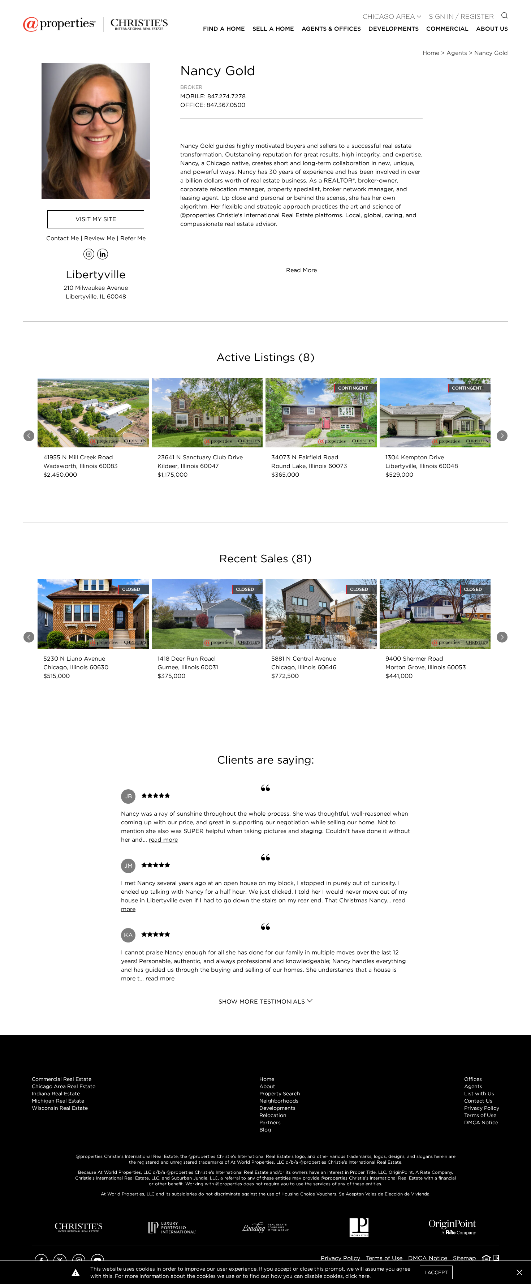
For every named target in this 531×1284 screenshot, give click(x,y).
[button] (519, 1272)
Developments (393, 28)
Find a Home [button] (224, 28)
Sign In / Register (461, 16)
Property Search (279, 1093)
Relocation (272, 1115)
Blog (265, 1130)
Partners (270, 1122)
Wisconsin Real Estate (60, 1108)
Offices (473, 1079)
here (364, 1276)
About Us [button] (492, 28)
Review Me (99, 238)
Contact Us (478, 1101)
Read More (301, 270)
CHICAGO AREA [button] (389, 16)
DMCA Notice (481, 1122)
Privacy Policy (481, 1108)
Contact (62, 238)
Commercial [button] (447, 28)
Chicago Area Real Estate (63, 1086)
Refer (133, 238)
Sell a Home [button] (273, 28)
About (267, 1086)
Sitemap (464, 1258)
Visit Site (95, 219)
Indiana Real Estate (56, 1093)
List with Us (479, 1093)
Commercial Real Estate (61, 1079)
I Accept (436, 1272)
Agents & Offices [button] (331, 28)
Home (266, 1079)
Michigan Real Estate (58, 1101)
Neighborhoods (278, 1101)
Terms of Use (480, 1115)
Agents (473, 1086)
